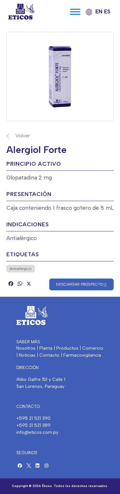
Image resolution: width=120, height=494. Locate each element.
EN (98, 11)
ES (107, 11)
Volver (22, 136)
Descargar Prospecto (80, 284)
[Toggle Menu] (75, 12)
